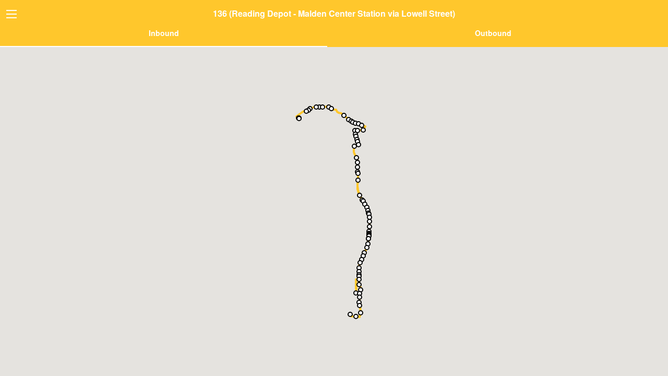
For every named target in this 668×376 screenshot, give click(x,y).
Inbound (164, 33)
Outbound (493, 33)
